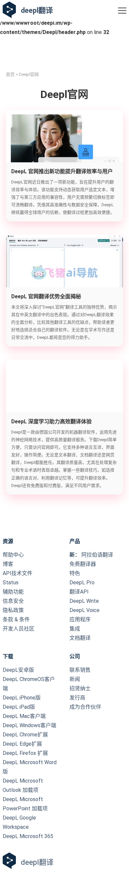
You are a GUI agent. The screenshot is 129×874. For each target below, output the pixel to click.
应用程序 (80, 619)
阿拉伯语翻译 (91, 555)
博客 (8, 564)
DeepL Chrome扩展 (25, 734)
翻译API (79, 592)
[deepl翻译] (9, 10)
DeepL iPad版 (19, 707)
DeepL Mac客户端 (24, 716)
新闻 (74, 679)
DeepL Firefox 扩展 (25, 753)
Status (11, 582)
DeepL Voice (84, 610)
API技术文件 (17, 573)
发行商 (77, 698)
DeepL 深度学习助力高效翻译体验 (51, 421)
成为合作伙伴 (85, 707)
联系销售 (80, 670)
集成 (74, 629)
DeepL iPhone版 (22, 698)
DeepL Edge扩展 (22, 744)
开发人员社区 (18, 629)
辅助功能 (13, 592)
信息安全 (13, 601)
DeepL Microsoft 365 (28, 836)
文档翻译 (80, 638)
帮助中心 (13, 555)
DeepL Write (84, 601)
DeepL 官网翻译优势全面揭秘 (46, 296)
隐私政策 (13, 610)
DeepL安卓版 (18, 670)
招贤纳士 (80, 688)
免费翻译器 (82, 564)
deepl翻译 (37, 10)
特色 (74, 573)
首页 (10, 74)
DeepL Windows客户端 (29, 725)
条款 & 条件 (16, 619)
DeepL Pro (82, 582)
